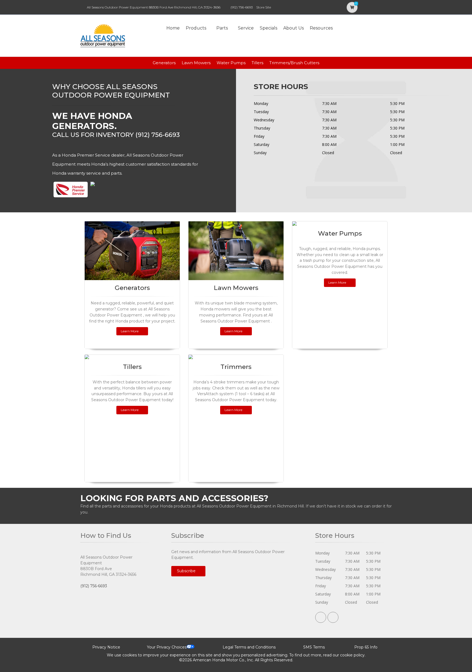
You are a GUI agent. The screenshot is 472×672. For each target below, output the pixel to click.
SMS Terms (314, 647)
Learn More (129, 331)
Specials (268, 28)
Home (173, 28)
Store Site (263, 7)
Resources (321, 28)
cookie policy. (352, 655)
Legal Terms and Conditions (249, 647)
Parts (222, 28)
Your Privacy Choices (167, 647)
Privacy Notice (106, 647)
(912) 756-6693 (242, 7)
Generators (164, 62)
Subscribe (187, 570)
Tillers (257, 62)
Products (196, 28)
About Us (293, 28)
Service (246, 28)
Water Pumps (231, 62)
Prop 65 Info (365, 647)
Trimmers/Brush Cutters (294, 62)
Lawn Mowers (196, 62)
